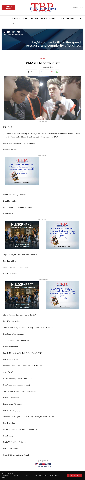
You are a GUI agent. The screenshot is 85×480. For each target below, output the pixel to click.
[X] (47, 72)
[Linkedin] (74, 475)
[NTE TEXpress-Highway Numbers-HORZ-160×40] (42, 464)
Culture (42, 58)
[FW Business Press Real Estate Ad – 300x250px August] (22, 235)
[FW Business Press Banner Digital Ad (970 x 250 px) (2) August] (42, 39)
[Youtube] (80, 475)
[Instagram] (71, 475)
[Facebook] (42, 72)
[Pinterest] (52, 72)
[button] (80, 18)
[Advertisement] (62, 173)
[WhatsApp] (57, 72)
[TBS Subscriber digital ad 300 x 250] (22, 171)
